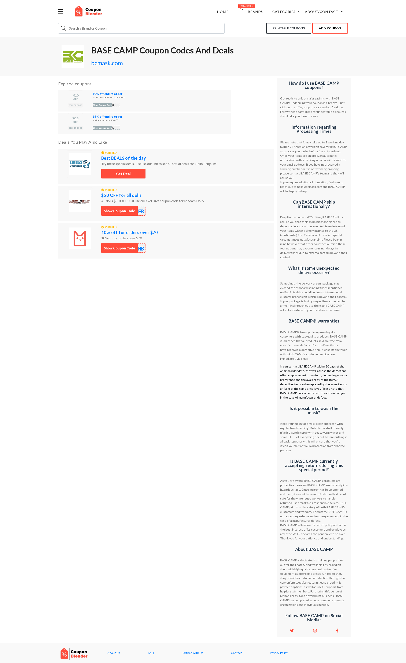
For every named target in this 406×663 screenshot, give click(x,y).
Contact (236, 652)
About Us (113, 652)
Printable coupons (289, 28)
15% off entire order (107, 116)
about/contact (321, 12)
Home (223, 12)
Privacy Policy (279, 652)
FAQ (151, 652)
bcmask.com (107, 63)
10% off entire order (107, 93)
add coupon (330, 28)
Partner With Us (192, 652)
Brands (255, 12)
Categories (283, 12)
